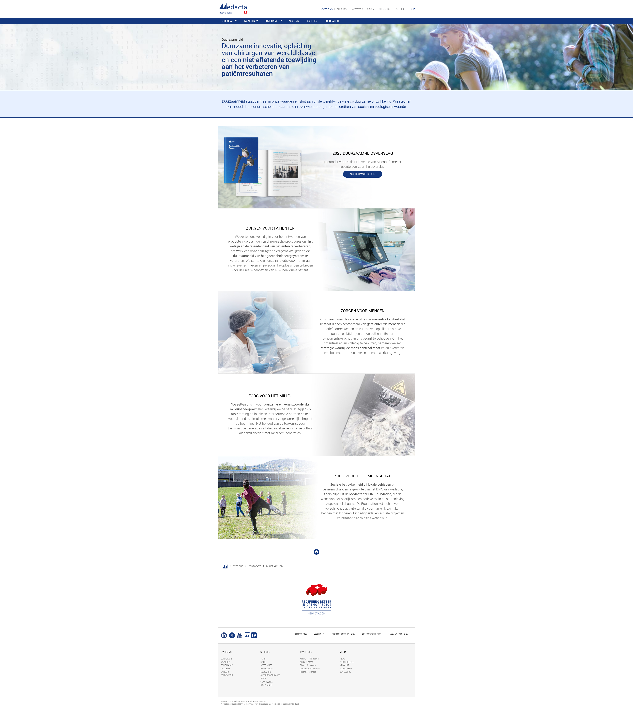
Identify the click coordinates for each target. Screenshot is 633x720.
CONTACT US (345, 671)
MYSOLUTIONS (266, 668)
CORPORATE (228, 21)
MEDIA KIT (344, 665)
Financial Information (309, 658)
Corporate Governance (309, 668)
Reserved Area (300, 633)
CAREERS (312, 21)
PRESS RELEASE (347, 661)
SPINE (263, 661)
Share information (308, 665)
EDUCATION (265, 671)
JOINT (263, 658)
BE (389, 8)
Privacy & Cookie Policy (398, 633)
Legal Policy (319, 633)
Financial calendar (308, 671)
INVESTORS (357, 9)
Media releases (306, 661)
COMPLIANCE (272, 21)
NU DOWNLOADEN (363, 174)
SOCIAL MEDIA (346, 668)
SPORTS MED (266, 665)
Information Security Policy (343, 633)
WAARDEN (249, 21)
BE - (385, 8)
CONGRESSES (266, 681)
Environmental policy (371, 633)
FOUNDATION (332, 21)
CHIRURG (342, 9)
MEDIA (371, 9)
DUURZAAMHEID (274, 566)
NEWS (263, 678)
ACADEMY (294, 21)
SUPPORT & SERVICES (270, 675)
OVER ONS (238, 566)
